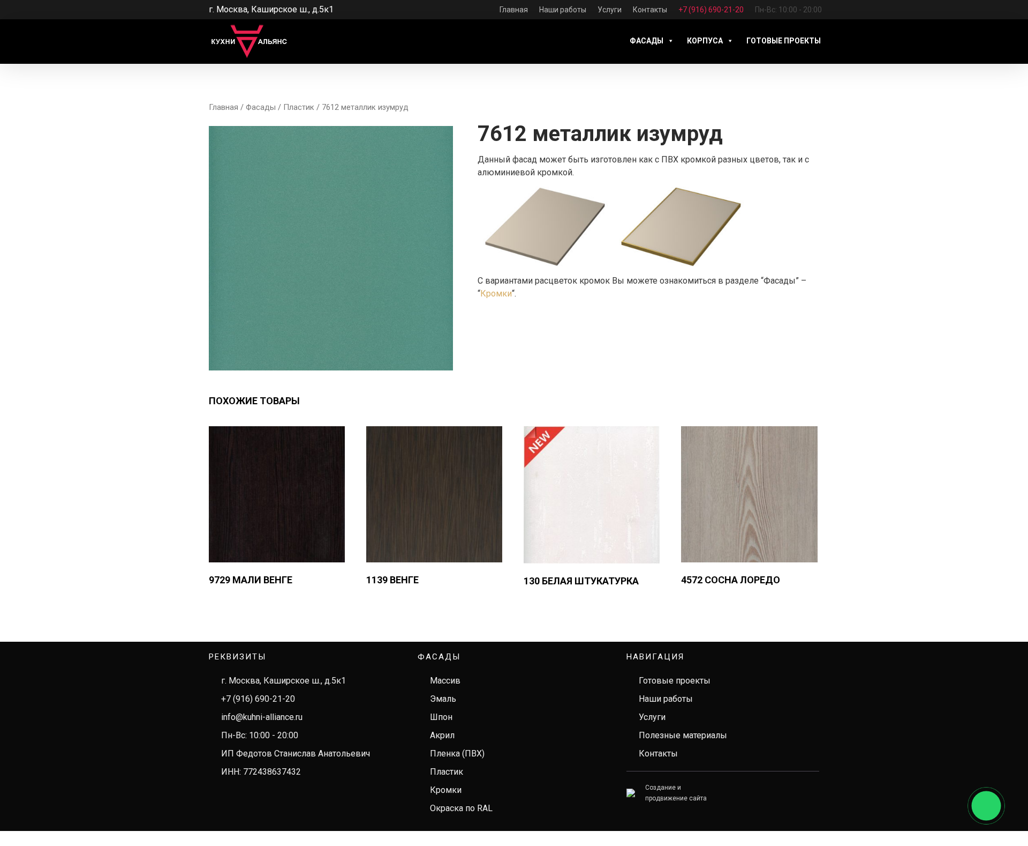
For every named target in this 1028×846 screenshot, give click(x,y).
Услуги (652, 717)
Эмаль (443, 699)
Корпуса (705, 40)
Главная (223, 107)
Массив (445, 681)
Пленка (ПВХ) (457, 753)
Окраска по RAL (461, 808)
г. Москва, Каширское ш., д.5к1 (283, 681)
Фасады (646, 40)
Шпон (441, 717)
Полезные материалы (683, 735)
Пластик (298, 107)
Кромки (496, 293)
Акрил (442, 735)
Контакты (658, 753)
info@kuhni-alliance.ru (262, 717)
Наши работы (666, 699)
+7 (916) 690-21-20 (258, 699)
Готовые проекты (783, 40)
